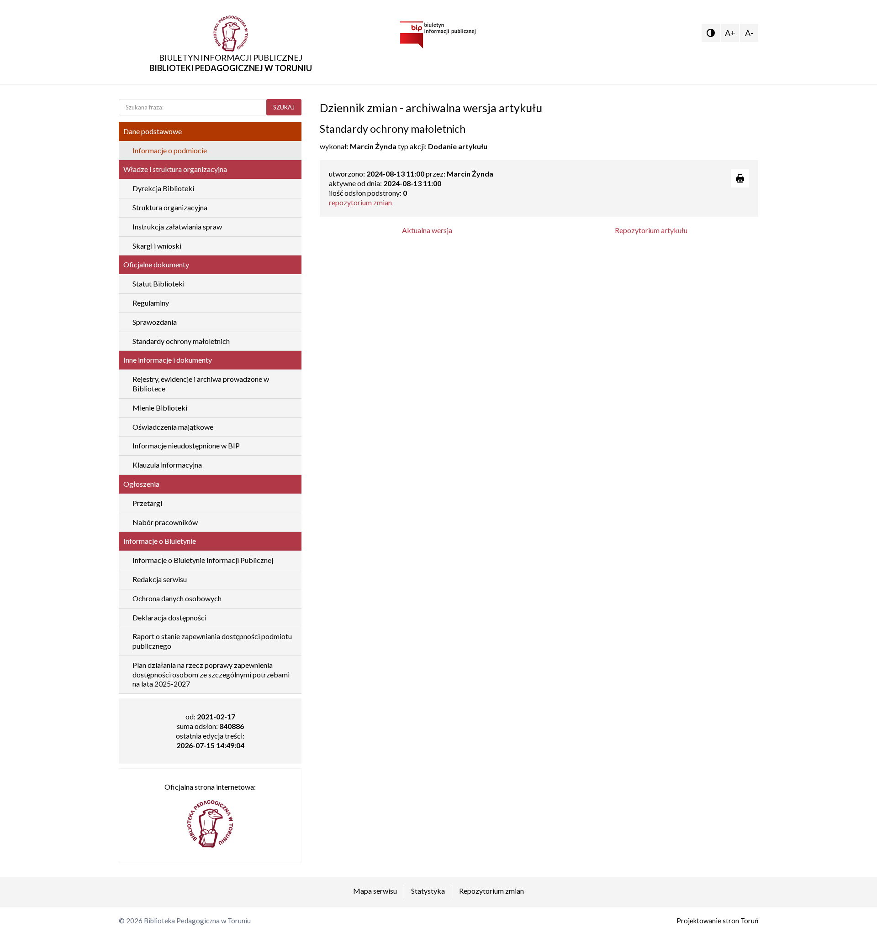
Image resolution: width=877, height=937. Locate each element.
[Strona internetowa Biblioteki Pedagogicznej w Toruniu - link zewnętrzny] (210, 819)
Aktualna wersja (427, 230)
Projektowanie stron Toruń (717, 920)
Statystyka (428, 890)
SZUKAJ (284, 107)
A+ (730, 33)
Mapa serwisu (375, 890)
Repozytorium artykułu (651, 230)
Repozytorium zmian (491, 890)
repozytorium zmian (360, 202)
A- (749, 33)
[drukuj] (740, 178)
